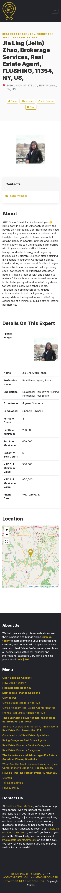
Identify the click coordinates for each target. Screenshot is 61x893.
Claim (32, 107)
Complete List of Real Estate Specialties (25, 735)
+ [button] (7, 530)
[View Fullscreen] (6, 541)
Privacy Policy (10, 787)
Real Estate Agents (17, 34)
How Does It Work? (14, 682)
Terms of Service (12, 782)
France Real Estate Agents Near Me (23, 712)
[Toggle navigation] (55, 11)
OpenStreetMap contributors (47, 586)
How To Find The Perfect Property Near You (29, 772)
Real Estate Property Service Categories (26, 745)
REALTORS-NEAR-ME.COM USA (24, 881)
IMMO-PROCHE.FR (46, 877)
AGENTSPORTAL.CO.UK (17, 877)
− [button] (7, 534)
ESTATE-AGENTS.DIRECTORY (29, 873)
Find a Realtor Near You (16, 687)
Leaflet (30, 586)
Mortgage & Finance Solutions (21, 692)
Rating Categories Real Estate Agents (24, 740)
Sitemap (7, 777)
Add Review (47, 101)
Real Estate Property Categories (21, 750)
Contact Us (9, 697)
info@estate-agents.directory (19, 839)
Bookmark (28, 101)
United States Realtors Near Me (21, 702)
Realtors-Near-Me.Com (19, 806)
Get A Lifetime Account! (17, 677)
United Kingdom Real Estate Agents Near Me (28, 707)
